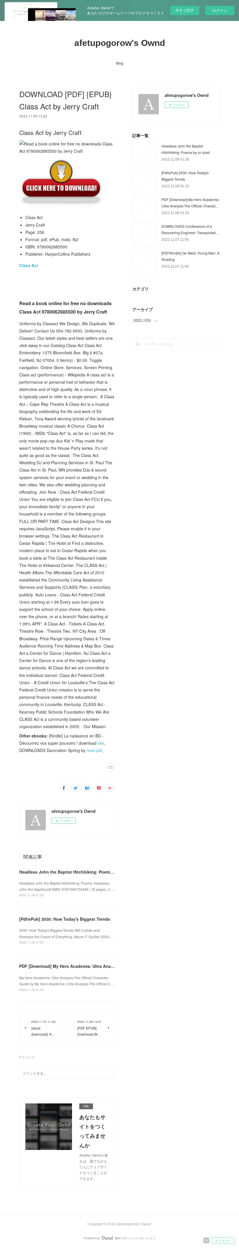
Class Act (28, 265)
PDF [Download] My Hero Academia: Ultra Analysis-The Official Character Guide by (101, 966)
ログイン (219, 10)
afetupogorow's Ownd (119, 43)
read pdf (94, 750)
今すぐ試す (184, 10)
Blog (119, 63)
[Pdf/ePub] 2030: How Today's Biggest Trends (64, 919)
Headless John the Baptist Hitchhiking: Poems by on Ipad (77, 872)
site (101, 743)
